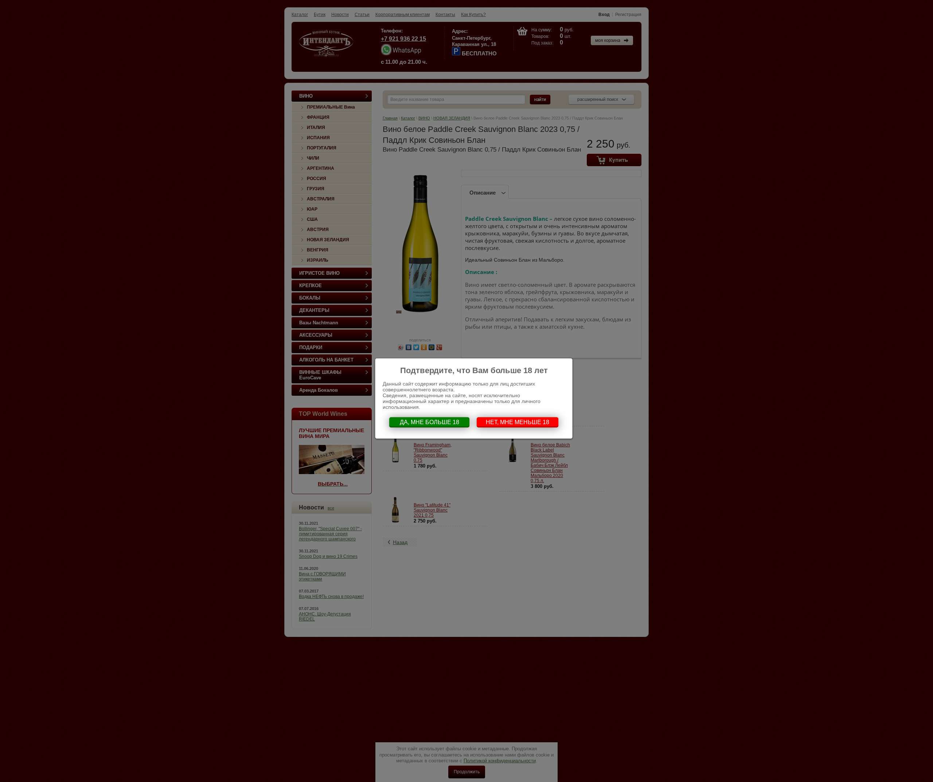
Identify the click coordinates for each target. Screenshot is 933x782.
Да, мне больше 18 (429, 422)
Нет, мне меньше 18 (517, 422)
